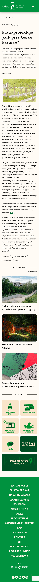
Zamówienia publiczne (19, 523)
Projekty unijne (19, 551)
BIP (19, 541)
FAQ (19, 527)
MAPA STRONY (19, 555)
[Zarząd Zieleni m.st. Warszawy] (13, 10)
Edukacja (19, 504)
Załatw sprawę (19, 490)
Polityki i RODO (19, 546)
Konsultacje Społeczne (20, 256)
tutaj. (12, 212)
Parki (16, 260)
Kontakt (19, 537)
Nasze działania (19, 494)
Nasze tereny (7, 260)
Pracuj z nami (19, 518)
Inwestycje (6, 256)
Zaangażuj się (19, 499)
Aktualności (19, 485)
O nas (19, 513)
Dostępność (19, 532)
